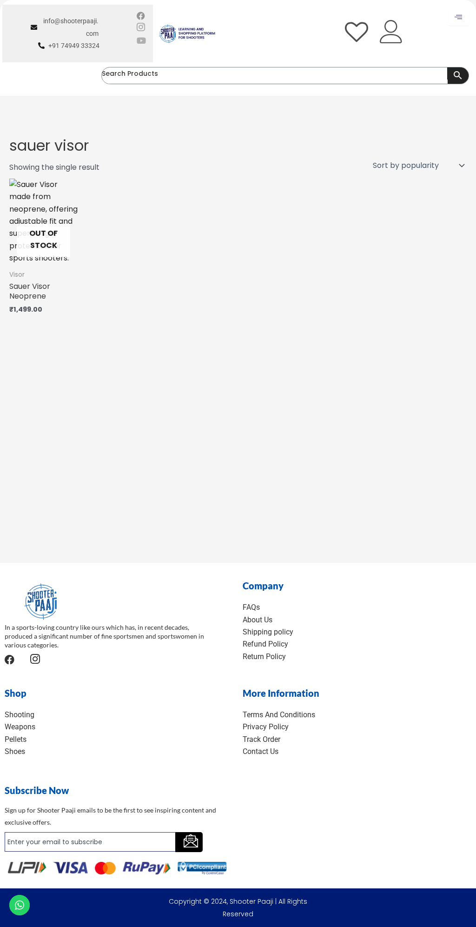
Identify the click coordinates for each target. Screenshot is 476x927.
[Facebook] (141, 15)
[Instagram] (141, 27)
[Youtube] (141, 40)
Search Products (130, 73)
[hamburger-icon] (458, 17)
